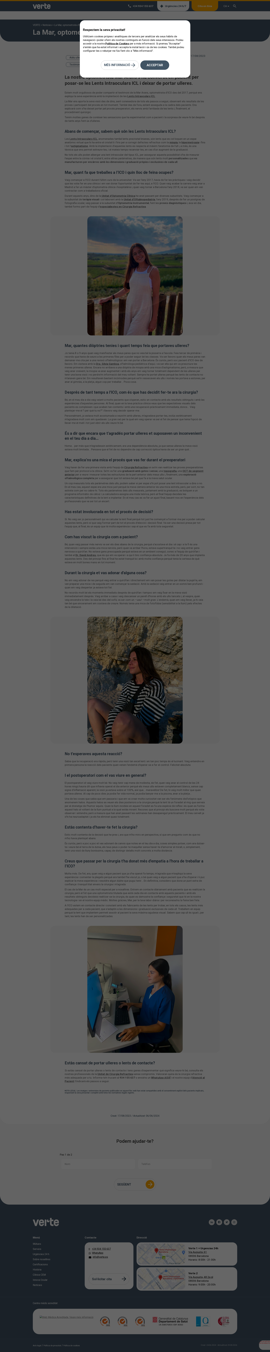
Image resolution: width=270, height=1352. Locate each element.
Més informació (117, 65)
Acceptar (155, 65)
